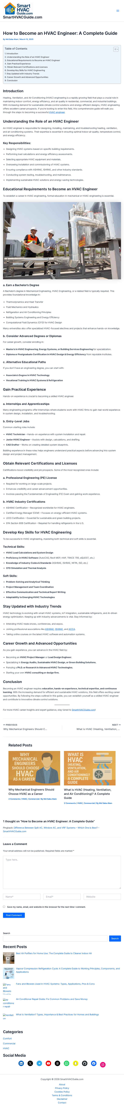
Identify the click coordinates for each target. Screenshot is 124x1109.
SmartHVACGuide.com (22, 17)
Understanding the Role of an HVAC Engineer (28, 57)
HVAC (24, 799)
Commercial (33, 799)
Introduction (12, 53)
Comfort (7, 1038)
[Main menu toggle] (118, 11)
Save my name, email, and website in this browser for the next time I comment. (46, 907)
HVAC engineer (57, 112)
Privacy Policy (62, 1088)
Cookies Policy (62, 1091)
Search (6, 933)
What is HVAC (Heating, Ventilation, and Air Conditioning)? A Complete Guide (87, 794)
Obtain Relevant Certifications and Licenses (27, 67)
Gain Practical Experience (19, 63)
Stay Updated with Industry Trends (23, 73)
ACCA (72, 629)
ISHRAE (59, 629)
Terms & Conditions (62, 1095)
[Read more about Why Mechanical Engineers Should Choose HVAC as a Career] (34, 768)
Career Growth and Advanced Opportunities (27, 77)
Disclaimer (62, 1099)
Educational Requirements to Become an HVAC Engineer (33, 60)
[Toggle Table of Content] (114, 49)
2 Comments (14, 799)
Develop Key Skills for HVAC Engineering (26, 70)
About (62, 1084)
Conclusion (12, 80)
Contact (62, 1102)
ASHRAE (49, 629)
